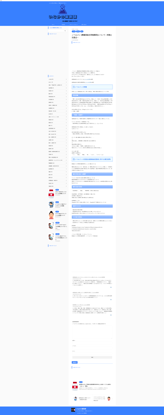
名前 (73, 340)
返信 (111, 287)
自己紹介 (63, 24)
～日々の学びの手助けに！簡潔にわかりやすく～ (84, 410)
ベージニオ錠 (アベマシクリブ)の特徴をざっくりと (61, 237)
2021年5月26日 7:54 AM (77, 306)
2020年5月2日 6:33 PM (77, 278)
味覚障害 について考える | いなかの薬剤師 (81, 304)
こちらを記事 (88, 82)
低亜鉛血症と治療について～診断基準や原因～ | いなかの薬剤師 (86, 292)
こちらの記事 (87, 79)
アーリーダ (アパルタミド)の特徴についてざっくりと (61, 226)
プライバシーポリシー (74, 24)
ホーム (53, 24)
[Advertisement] (92, 56)
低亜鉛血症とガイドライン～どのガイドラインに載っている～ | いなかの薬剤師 (89, 277)
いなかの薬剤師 (81, 409)
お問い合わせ (83, 24)
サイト (73, 351)
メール (74, 345)
